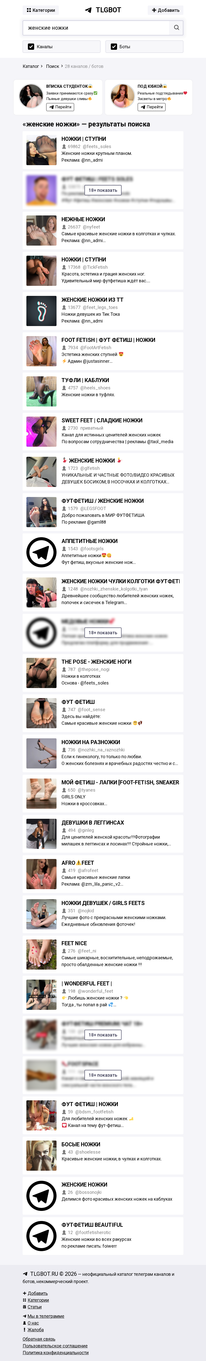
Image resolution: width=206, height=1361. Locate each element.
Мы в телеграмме (46, 1316)
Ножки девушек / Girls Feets (103, 903)
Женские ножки (84, 1185)
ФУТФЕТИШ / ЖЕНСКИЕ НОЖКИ (103, 501)
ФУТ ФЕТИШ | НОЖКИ (90, 1104)
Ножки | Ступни (84, 259)
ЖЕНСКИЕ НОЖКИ (92, 461)
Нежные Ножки (83, 219)
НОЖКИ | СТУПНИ (84, 139)
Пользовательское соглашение (55, 1345)
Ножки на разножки (91, 742)
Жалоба (36, 1329)
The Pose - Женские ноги (96, 662)
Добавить (38, 1293)
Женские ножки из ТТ (93, 300)
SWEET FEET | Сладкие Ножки (102, 420)
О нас (33, 1323)
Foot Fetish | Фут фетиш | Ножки (108, 340)
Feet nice (74, 943)
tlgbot (108, 10)
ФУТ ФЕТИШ (78, 702)
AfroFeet (78, 863)
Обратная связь (39, 1339)
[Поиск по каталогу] (176, 28)
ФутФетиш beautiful (92, 1225)
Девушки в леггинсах (93, 823)
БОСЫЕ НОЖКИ (81, 1144)
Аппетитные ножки (90, 541)
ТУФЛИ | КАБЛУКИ (85, 380)
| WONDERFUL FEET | (87, 983)
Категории (38, 1300)
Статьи (35, 1306)
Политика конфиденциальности (56, 1352)
